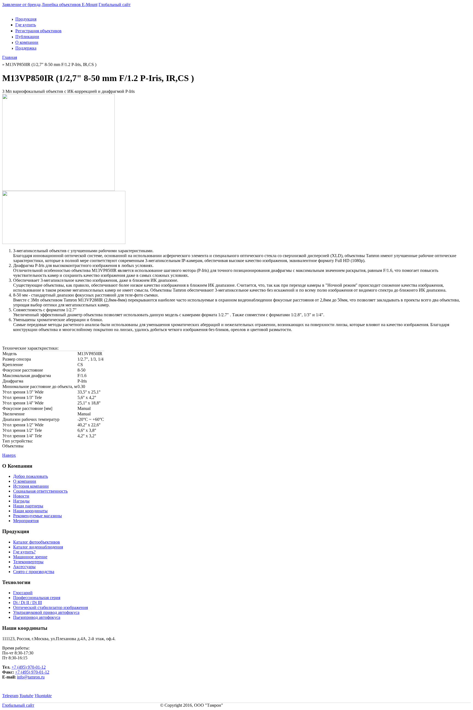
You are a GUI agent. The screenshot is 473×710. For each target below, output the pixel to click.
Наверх (9, 455)
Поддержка (25, 48)
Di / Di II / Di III (27, 602)
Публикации (27, 36)
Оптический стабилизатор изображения (50, 607)
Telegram (10, 695)
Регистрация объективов (38, 30)
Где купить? (24, 552)
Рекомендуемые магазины (37, 515)
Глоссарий (23, 592)
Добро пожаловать (30, 476)
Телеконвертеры (28, 561)
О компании (26, 42)
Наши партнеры (28, 506)
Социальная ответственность (40, 491)
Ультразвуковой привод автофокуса (46, 612)
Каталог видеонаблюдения (38, 547)
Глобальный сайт (115, 4)
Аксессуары (24, 566)
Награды (21, 501)
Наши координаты (30, 510)
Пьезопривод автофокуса (36, 617)
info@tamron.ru (31, 677)
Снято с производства (33, 571)
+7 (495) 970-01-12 (28, 667)
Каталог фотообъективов (36, 542)
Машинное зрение (30, 556)
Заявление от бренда (21, 4)
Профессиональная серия (36, 597)
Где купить (25, 24)
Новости (21, 496)
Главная (9, 57)
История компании (31, 486)
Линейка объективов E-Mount (69, 4)
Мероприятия (26, 520)
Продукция (25, 19)
